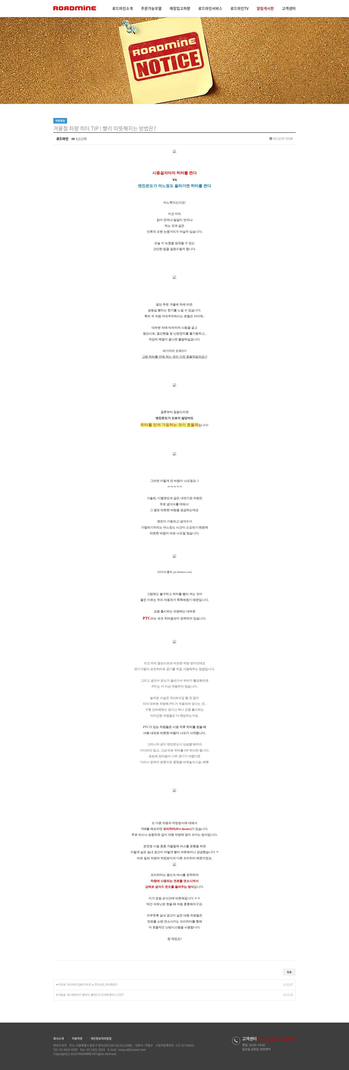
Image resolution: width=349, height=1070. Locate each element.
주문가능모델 (151, 8)
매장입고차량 (180, 8)
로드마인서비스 (210, 8)
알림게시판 (265, 8)
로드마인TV (239, 8)
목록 (289, 972)
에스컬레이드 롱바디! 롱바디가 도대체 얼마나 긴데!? (95, 995)
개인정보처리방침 (100, 1038)
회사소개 (58, 1038)
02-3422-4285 (68, 1049)
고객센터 (289, 8)
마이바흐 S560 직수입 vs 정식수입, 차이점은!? (92, 984)
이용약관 (77, 1038)
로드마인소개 (122, 8)
